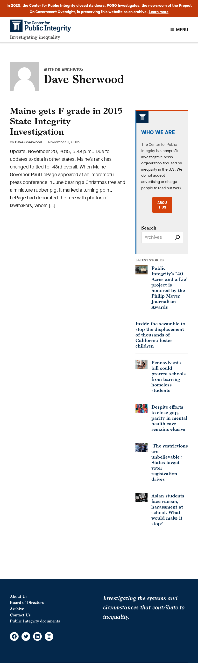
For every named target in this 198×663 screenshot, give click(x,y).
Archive (17, 608)
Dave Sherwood (28, 142)
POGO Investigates (123, 5)
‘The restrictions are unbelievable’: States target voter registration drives (169, 462)
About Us (18, 596)
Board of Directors (27, 602)
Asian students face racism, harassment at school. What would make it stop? (167, 509)
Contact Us (20, 615)
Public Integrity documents (35, 621)
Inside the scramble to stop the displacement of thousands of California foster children (160, 335)
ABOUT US (162, 204)
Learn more (159, 11)
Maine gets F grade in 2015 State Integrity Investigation (66, 121)
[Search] (177, 237)
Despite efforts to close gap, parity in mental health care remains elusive (169, 418)
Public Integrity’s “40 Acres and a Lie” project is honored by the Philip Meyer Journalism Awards (169, 287)
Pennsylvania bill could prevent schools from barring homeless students (168, 376)
